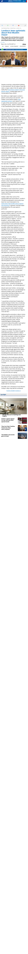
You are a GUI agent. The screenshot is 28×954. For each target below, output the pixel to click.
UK (2, 46)
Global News (13, 28)
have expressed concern (11, 100)
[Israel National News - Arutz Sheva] (14, 1)
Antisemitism (23, 46)
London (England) (14, 46)
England (7, 46)
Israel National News (5, 28)
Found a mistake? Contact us (13, 390)
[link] (13, 407)
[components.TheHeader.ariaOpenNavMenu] (4, 1)
